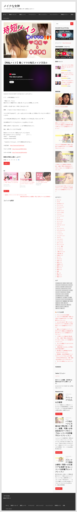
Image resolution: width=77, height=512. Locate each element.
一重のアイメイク (61, 251)
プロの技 (68, 292)
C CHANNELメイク (59, 283)
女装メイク (59, 260)
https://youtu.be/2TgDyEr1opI (17, 145)
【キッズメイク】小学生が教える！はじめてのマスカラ (67, 66)
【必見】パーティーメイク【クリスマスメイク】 (15, 194)
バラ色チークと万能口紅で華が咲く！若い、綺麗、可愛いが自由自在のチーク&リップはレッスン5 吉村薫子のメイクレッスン (63, 428)
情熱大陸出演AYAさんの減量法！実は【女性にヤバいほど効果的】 (35, 196)
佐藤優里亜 (65, 301)
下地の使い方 (60, 253)
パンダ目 (70, 290)
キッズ (58, 217)
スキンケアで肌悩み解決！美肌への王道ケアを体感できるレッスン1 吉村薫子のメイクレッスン (64, 318)
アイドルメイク (60, 207)
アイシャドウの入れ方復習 (63, 315)
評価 (5, 159)
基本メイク (66, 302)
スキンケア (59, 223)
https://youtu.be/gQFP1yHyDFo (19, 152)
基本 (62, 302)
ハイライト (59, 232)
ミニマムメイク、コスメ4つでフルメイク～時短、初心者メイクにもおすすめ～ (11, 182)
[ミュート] (69, 38)
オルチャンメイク (68, 286)
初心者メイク (58, 302)
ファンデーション (61, 235)
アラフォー (59, 214)
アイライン (59, 208)
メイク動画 (66, 295)
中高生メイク (60, 255)
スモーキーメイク (61, 225)
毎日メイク (6, 191)
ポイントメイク (42, 14)
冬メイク (59, 257)
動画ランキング (12, 14)
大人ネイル (59, 258)
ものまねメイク (60, 203)
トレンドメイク (53, 14)
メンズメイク (60, 248)
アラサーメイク (60, 210)
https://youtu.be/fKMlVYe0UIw (19, 149)
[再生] (57, 38)
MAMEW (64, 283)
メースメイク (58, 299)
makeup (12, 60)
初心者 (71, 301)
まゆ (71, 283)
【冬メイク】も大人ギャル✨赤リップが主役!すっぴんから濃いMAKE (67, 82)
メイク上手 (66, 293)
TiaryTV (68, 283)
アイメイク (70, 284)
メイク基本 (65, 297)
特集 (72, 14)
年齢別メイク (64, 14)
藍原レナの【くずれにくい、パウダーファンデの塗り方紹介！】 (67, 74)
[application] (64, 35)
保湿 (68, 301)
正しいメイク (63, 304)
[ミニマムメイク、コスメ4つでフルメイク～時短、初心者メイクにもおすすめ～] (11, 176)
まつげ (58, 201)
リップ (62, 299)
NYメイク (59, 200)
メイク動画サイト (59, 297)
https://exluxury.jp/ (67, 43)
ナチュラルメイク (61, 230)
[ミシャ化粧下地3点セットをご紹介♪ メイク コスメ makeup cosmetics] (43, 176)
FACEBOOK (58, 367)
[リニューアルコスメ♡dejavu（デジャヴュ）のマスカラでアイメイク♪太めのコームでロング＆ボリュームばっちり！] (27, 176)
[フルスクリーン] (71, 38)
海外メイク (69, 304)
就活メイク (59, 262)
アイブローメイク (64, 284)
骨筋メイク (59, 276)
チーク (58, 226)
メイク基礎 (70, 297)
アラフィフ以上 (60, 212)
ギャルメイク (60, 219)
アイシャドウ (60, 205)
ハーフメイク (60, 233)
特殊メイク (59, 269)
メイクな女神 (12, 5)
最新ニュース (22, 14)
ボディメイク (60, 242)
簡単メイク (66, 306)
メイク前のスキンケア (60, 295)
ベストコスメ (6, 18)
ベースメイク (32, 14)
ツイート (57, 376)
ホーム (4, 14)
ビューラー (58, 292)
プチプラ (59, 237)
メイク (62, 293)
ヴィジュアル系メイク (68, 299)
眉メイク (59, 273)
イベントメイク (60, 216)
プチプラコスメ (63, 292)
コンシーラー (60, 221)
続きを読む (58, 413)
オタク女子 (62, 286)
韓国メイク (59, 274)
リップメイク (60, 250)
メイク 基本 (60, 246)
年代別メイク (58, 304)
